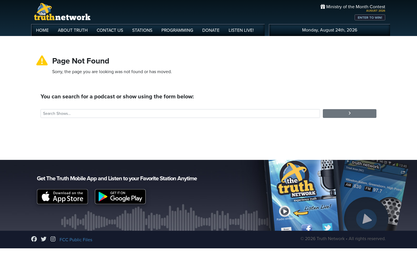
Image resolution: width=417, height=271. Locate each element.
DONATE (211, 30)
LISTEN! (241, 30)
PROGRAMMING (177, 30)
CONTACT (110, 30)
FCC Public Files (76, 240)
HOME (42, 30)
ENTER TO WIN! (370, 18)
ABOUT (73, 30)
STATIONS (142, 30)
